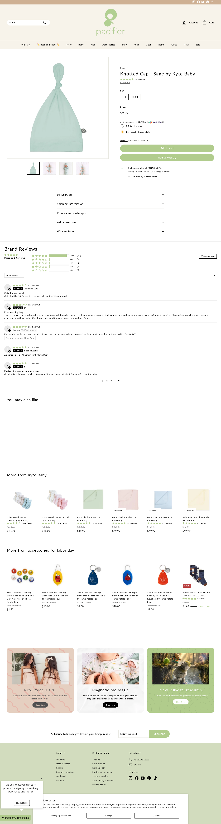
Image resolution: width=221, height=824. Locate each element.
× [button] (41, 778)
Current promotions (65, 772)
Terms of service (100, 776)
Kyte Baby (125, 82)
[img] (20, 285)
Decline (156, 815)
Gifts (174, 44)
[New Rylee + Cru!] (40, 668)
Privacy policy (98, 785)
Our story (60, 759)
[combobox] (28, 22)
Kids (93, 44)
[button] (127, 79)
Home (161, 44)
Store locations (63, 763)
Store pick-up (98, 763)
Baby (81, 44)
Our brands (61, 776)
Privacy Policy (169, 807)
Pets (186, 44)
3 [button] (111, 380)
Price (123, 107)
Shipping (124, 140)
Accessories (108, 44)
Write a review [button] (208, 256)
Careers (59, 768)
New (68, 44)
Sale (198, 44)
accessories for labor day (51, 550)
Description (64, 194)
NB (124, 97)
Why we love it (66, 231)
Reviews (60, 780)
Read (136, 44)
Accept (108, 815)
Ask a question (66, 222)
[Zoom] (57, 107)
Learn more (21, 803)
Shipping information (70, 203)
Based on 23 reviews (14, 258)
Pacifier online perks (102, 772)
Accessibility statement (103, 780)
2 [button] (107, 380)
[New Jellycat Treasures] (180, 668)
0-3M (135, 97)
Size (122, 90)
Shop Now (40, 705)
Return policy (98, 768)
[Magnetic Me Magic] (110, 668)
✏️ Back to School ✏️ (48, 44)
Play (124, 44)
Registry (25, 44)
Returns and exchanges (71, 212)
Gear (148, 44)
